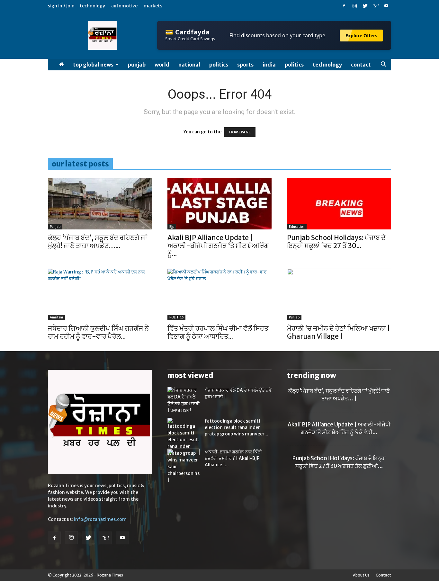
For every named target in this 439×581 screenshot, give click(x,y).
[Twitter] (365, 6)
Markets (153, 6)
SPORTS (245, 64)
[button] (383, 65)
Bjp (171, 227)
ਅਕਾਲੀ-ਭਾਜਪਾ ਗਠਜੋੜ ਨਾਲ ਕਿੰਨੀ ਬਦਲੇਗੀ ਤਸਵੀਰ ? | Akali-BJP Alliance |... (233, 458)
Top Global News (93, 64)
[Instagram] (354, 6)
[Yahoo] (376, 6)
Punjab (137, 64)
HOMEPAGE (240, 132)
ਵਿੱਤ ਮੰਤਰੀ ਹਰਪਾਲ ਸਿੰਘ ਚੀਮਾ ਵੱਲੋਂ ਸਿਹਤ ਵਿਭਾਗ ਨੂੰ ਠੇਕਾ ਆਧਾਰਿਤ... (217, 332)
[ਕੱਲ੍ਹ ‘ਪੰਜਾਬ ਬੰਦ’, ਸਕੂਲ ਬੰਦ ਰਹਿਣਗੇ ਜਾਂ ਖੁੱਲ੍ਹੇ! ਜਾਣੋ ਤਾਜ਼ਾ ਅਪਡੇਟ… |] (100, 203)
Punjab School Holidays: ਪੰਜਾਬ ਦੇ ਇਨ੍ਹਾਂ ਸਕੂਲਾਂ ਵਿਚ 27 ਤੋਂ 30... (336, 241)
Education (297, 227)
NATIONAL (189, 64)
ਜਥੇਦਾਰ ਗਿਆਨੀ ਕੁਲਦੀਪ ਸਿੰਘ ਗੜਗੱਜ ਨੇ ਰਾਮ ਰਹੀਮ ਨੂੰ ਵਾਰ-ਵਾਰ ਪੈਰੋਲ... (98, 332)
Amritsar (56, 317)
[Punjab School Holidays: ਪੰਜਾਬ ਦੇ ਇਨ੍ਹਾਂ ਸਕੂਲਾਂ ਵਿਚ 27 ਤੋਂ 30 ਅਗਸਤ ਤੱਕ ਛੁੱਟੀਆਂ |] (339, 203)
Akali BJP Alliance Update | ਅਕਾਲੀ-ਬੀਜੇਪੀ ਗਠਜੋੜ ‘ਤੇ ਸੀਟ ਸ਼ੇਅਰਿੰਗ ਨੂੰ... (218, 245)
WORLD (162, 64)
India (269, 64)
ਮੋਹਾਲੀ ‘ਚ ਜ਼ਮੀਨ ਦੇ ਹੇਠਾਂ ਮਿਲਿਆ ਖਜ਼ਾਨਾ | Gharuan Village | (338, 332)
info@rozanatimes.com (100, 519)
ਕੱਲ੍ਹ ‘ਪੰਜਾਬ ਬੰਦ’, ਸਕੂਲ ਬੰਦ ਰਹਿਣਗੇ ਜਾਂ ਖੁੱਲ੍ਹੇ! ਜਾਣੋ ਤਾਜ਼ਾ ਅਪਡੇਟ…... (97, 241)
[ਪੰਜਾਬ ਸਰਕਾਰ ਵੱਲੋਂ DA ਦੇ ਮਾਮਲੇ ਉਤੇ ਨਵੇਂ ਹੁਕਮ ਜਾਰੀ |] (183, 400)
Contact (361, 64)
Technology (92, 6)
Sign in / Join (61, 6)
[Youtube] (386, 6)
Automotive (124, 6)
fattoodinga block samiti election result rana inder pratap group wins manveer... (236, 427)
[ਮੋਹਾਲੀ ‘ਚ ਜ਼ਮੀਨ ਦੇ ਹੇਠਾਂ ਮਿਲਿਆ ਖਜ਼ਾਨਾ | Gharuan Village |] (339, 294)
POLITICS (218, 64)
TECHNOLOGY (327, 64)
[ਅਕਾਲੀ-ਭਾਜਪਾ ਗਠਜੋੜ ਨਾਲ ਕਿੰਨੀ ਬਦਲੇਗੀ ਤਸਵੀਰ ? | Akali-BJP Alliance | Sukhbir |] (183, 460)
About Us (361, 575)
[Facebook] (344, 6)
